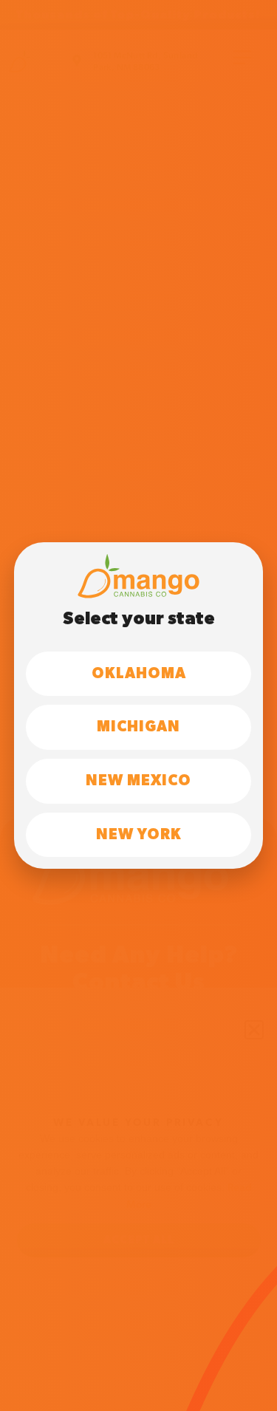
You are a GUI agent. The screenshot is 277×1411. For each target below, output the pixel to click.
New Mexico (138, 780)
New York (139, 834)
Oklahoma (139, 673)
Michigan (138, 727)
